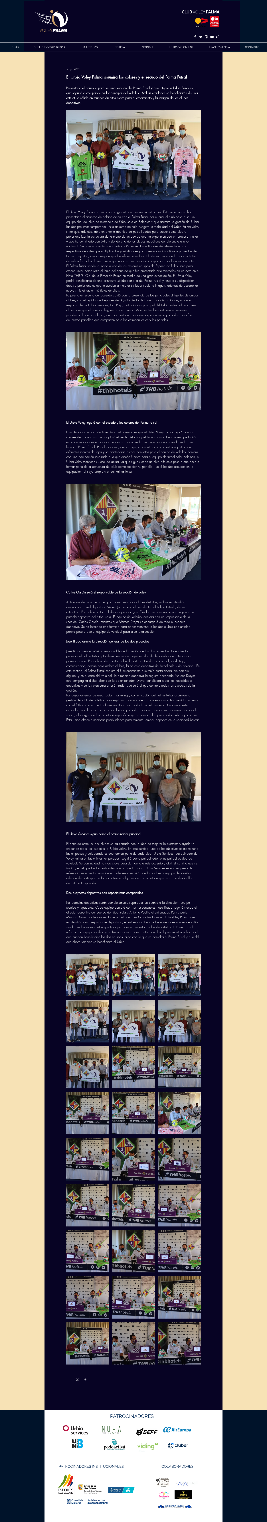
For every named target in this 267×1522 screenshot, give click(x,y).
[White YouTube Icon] (212, 37)
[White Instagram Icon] (206, 37)
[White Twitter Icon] (201, 37)
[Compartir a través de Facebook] (68, 1379)
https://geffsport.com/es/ (120, 1445)
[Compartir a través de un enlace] (86, 1379)
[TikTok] (218, 37)
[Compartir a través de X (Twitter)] (77, 1379)
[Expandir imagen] (87, 975)
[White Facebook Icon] (195, 37)
